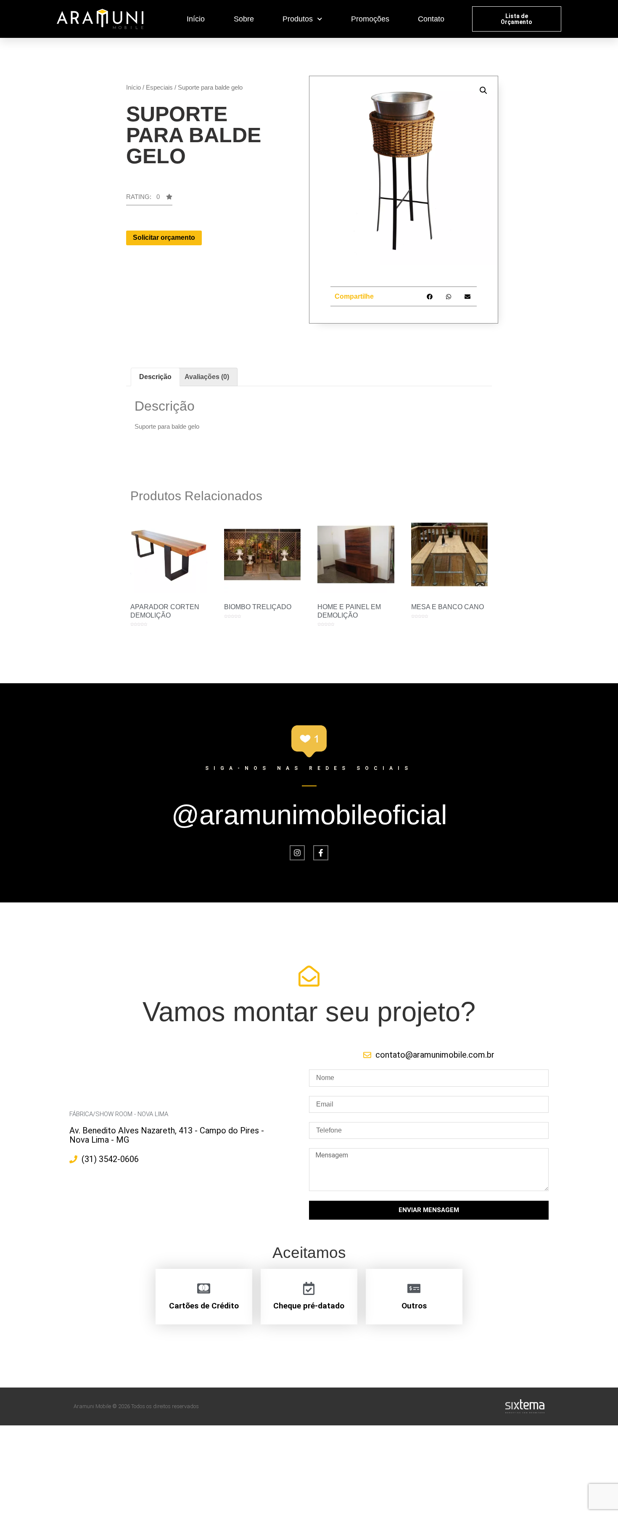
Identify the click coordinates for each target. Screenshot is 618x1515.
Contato (431, 19)
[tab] (155, 377)
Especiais (159, 87)
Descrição (155, 376)
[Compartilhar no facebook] (429, 296)
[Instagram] (297, 852)
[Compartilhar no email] (467, 296)
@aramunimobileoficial (309, 814)
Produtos (298, 19)
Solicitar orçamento (164, 237)
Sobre (244, 19)
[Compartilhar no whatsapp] (448, 296)
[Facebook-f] (320, 852)
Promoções (370, 19)
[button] (516, 19)
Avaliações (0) (207, 376)
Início (196, 19)
